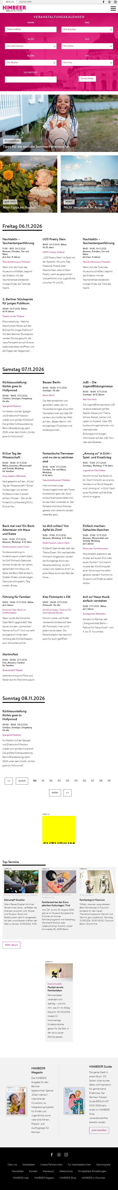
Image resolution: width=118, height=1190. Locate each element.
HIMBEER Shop (68, 1178)
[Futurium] (59, 830)
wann (30, 23)
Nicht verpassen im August (84, 207)
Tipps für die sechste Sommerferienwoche (36, 147)
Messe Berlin (49, 395)
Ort (87, 56)
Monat (69, 202)
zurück (21, 781)
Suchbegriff (31, 73)
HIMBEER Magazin (44, 1178)
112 (50, 781)
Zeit (87, 39)
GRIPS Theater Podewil (53, 252)
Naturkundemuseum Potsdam (16, 262)
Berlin (10, 2)
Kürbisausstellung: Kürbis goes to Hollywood (14, 386)
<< (8, 781)
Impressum (48, 1171)
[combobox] (87, 30)
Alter (31, 39)
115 (76, 781)
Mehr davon (11, 945)
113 (59, 781)
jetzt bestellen (99, 1130)
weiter (55, 792)
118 (100, 781)
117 (92, 781)
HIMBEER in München (93, 1178)
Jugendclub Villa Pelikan (94, 471)
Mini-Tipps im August (19, 207)
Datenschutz (66, 1171)
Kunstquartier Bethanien (94, 614)
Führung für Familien (16, 597)
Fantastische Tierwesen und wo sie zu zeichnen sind (58, 457)
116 (84, 781)
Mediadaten (28, 1165)
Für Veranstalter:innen (79, 1165)
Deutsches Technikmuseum (95, 549)
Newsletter (18, 1171)
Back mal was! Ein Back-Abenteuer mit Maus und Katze (18, 530)
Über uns (12, 1165)
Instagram (115, 2)
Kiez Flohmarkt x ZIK (57, 597)
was (87, 23)
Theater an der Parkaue (13, 316)
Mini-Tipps (10, 202)
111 (43, 781)
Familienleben (55, 984)
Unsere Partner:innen (51, 1165)
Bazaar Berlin (51, 382)
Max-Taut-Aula (89, 399)
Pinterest (109, 2)
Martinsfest (10, 654)
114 (67, 781)
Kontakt (33, 1171)
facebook (103, 2)
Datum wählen (14, 29)
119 (109, 781)
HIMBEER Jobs (21, 1178)
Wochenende (12, 141)
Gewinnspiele (103, 1165)
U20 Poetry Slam (54, 239)
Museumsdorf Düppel (12, 670)
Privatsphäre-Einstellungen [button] (92, 1171)
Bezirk (30, 56)
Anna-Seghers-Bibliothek (14, 476)
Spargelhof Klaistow (11, 406)
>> (67, 792)
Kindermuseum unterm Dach (15, 547)
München (26, 2)
